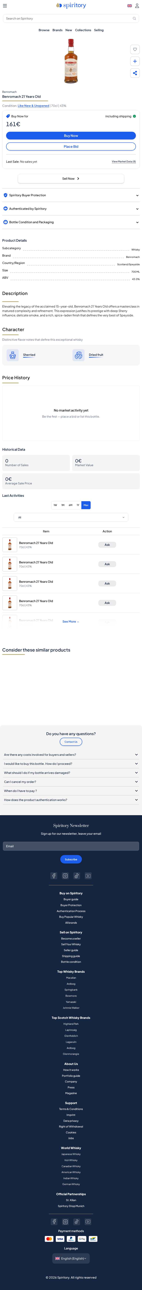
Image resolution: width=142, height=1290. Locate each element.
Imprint (71, 1114)
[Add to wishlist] (135, 49)
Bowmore (71, 995)
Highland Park (71, 1023)
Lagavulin (71, 1041)
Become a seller (71, 938)
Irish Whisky (71, 1160)
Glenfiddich (71, 1035)
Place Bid (71, 146)
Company (71, 1081)
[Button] (53, 875)
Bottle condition (71, 961)
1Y (78, 505)
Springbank (71, 989)
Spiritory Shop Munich (71, 1206)
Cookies (71, 1132)
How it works (71, 1069)
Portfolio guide (71, 1075)
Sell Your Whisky (71, 944)
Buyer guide (71, 899)
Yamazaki (71, 1001)
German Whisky (71, 1184)
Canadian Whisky (71, 1166)
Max (86, 505)
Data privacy (71, 1120)
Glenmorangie (71, 1053)
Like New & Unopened (33, 106)
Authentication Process (71, 911)
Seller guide (71, 950)
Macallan (71, 977)
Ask (107, 545)
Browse (44, 30)
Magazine (71, 1093)
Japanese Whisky (71, 1154)
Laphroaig (71, 1029)
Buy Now (71, 135)
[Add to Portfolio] (135, 61)
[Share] (135, 73)
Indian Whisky (71, 1178)
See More (69, 621)
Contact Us (71, 741)
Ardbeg (71, 983)
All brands (71, 922)
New (68, 30)
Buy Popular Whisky (71, 916)
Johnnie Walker (71, 1007)
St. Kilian (71, 1200)
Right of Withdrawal (71, 1126)
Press (71, 1087)
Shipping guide (71, 956)
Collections (83, 30)
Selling (99, 30)
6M (70, 505)
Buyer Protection (71, 905)
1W (55, 505)
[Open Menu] (5, 6)
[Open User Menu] (137, 6)
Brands (57, 30)
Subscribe (71, 859)
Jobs (71, 1138)
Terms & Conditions (71, 1109)
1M (62, 505)
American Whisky (71, 1172)
